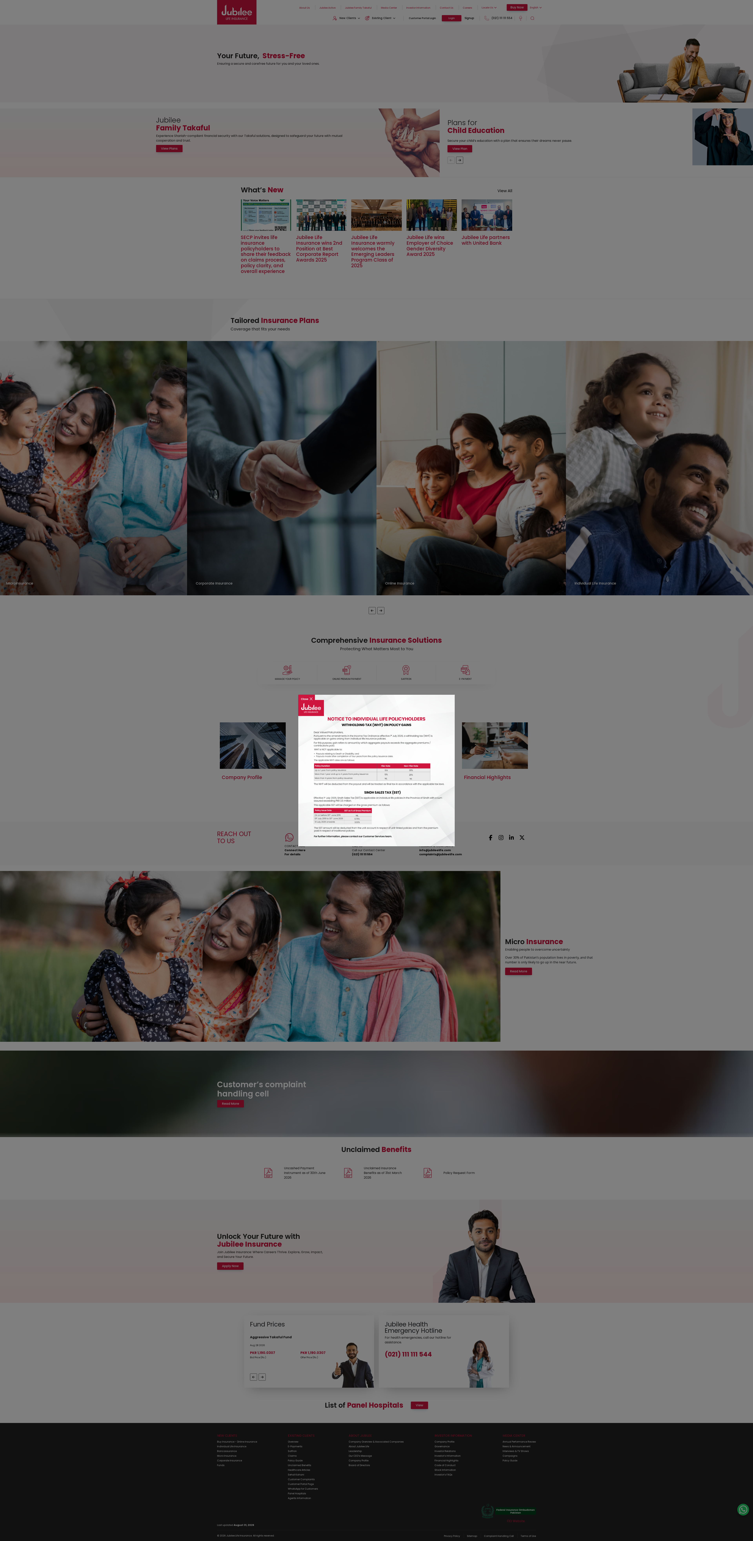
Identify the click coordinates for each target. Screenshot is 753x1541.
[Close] (306, 696)
